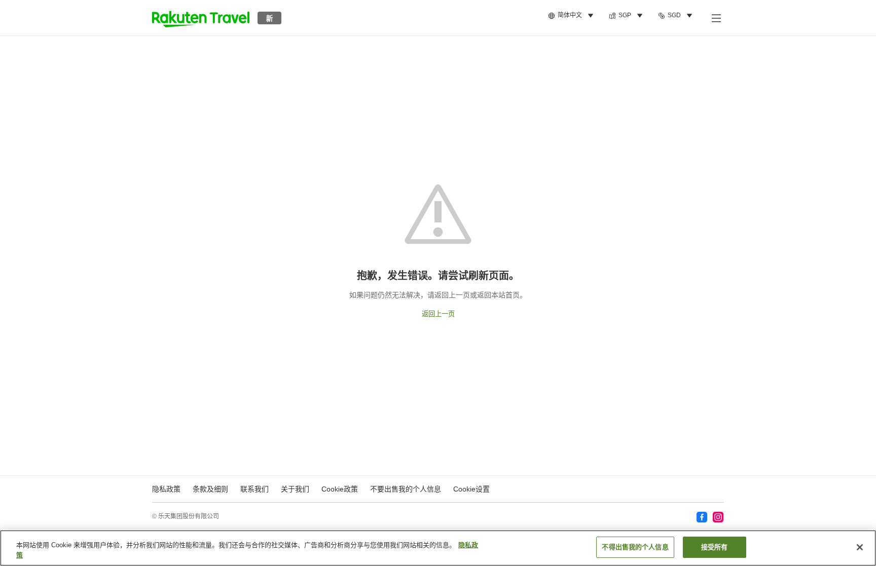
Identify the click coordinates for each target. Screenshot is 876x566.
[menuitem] (572, 16)
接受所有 (714, 547)
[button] (200, 17)
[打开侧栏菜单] (716, 18)
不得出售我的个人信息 (635, 547)
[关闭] (860, 547)
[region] (438, 548)
